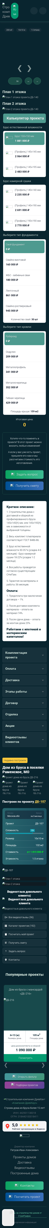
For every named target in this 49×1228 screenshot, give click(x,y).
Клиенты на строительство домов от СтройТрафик (24, 1214)
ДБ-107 (40, 801)
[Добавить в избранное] (13, 81)
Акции (9, 726)
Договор (11, 703)
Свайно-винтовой (16, 262)
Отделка (11, 714)
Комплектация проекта (16, 655)
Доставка (12, 680)
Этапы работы (16, 691)
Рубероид (11, 339)
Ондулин (12, 354)
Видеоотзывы (24, 1168)
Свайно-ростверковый (18, 308)
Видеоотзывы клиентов (16, 739)
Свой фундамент (15, 247)
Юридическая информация (24, 1222)
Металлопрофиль (16, 369)
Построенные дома (24, 1173)
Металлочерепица (16, 385)
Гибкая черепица (15, 400)
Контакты (27, 1185)
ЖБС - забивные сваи (18, 277)
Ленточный (12, 293)
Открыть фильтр (27, 1076)
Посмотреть (26, 1057)
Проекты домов (24, 1157)
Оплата (10, 668)
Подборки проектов (27, 1085)
